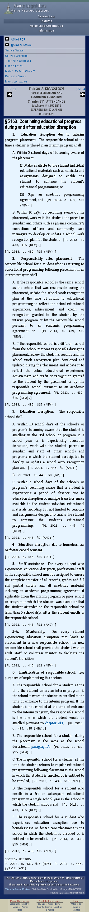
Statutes (46, 21)
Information (46, 30)
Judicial (16, 907)
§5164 (80, 89)
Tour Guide (42, 904)
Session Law (46, 16)
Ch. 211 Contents (16, 56)
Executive (25, 904)
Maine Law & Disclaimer (20, 71)
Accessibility (54, 904)
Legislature (15, 904)
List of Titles (14, 66)
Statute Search (14, 50)
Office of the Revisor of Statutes (17, 889)
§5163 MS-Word (21, 45)
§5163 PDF (18, 39)
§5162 (12, 89)
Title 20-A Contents (18, 61)
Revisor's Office (15, 76)
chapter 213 (54, 722)
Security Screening (44, 907)
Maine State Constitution (46, 25)
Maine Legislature (16, 81)
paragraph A (40, 746)
